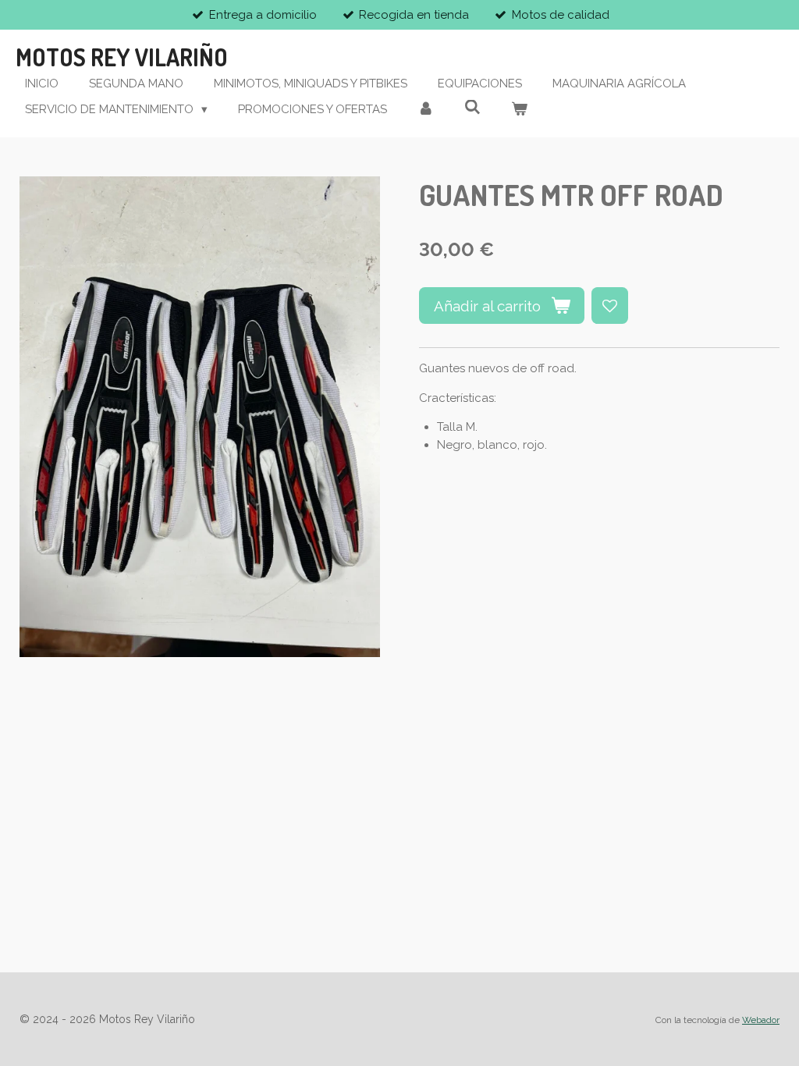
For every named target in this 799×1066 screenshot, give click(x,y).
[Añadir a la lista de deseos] (609, 305)
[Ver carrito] (519, 110)
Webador (760, 1019)
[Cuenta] (425, 110)
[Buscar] (472, 108)
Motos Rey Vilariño (122, 57)
